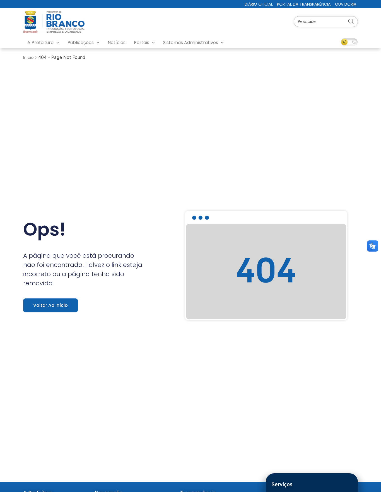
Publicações (80, 42)
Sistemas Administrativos (190, 42)
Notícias (117, 42)
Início (28, 57)
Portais (141, 42)
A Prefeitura (40, 42)
